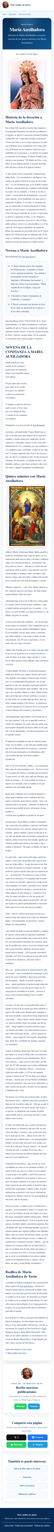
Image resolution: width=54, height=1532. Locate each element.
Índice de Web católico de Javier (27, 1469)
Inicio (4, 14)
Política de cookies (42, 1525)
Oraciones (12, 14)
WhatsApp (20, 1406)
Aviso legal (8, 1525)
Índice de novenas (27, 1486)
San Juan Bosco (28, 256)
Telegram (34, 1406)
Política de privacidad (24, 1525)
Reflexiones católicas (27, 1494)
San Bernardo (38, 425)
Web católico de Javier (17, 1352)
